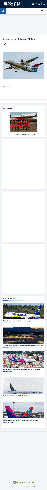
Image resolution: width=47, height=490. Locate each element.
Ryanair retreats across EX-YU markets (16, 396)
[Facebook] (30, 4)
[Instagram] (36, 4)
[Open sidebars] (42, 11)
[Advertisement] (23, 24)
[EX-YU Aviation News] (11, 4)
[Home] (3, 11)
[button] (4, 44)
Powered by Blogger (25, 482)
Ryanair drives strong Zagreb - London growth (18, 321)
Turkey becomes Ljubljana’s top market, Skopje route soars (23, 345)
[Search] (44, 4)
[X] (33, 4)
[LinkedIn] (39, 4)
